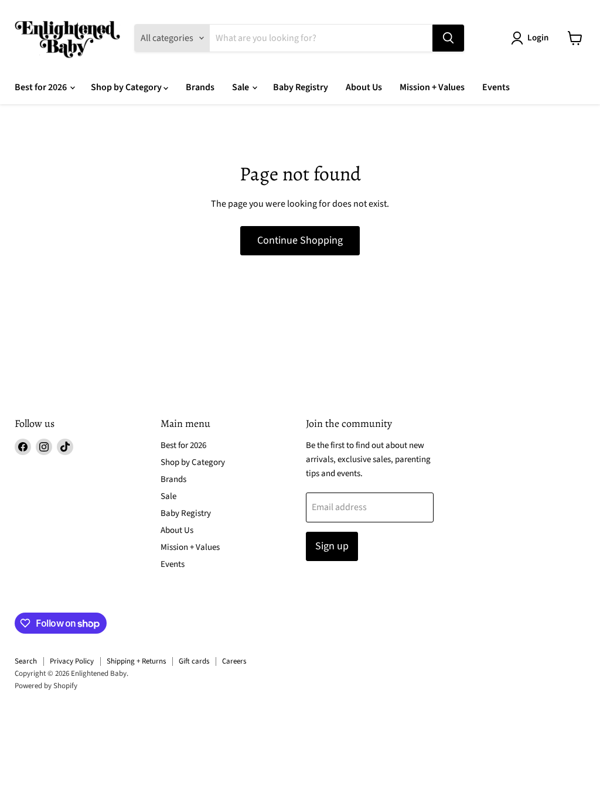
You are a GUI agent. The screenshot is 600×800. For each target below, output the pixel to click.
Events (496, 87)
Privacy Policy (72, 661)
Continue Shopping (300, 240)
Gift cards (194, 661)
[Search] (448, 38)
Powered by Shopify (46, 686)
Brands (200, 87)
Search (26, 661)
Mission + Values (432, 87)
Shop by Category (127, 87)
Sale (241, 87)
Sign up (332, 546)
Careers (234, 661)
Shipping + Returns (136, 661)
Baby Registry (300, 87)
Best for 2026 (42, 87)
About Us (364, 87)
